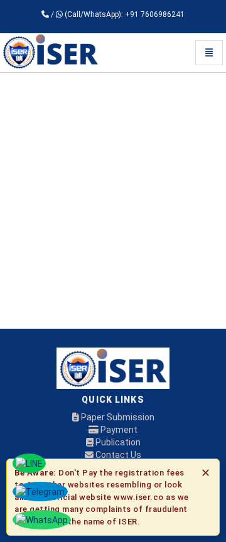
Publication (117, 442)
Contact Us (117, 455)
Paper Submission (116, 417)
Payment (118, 430)
